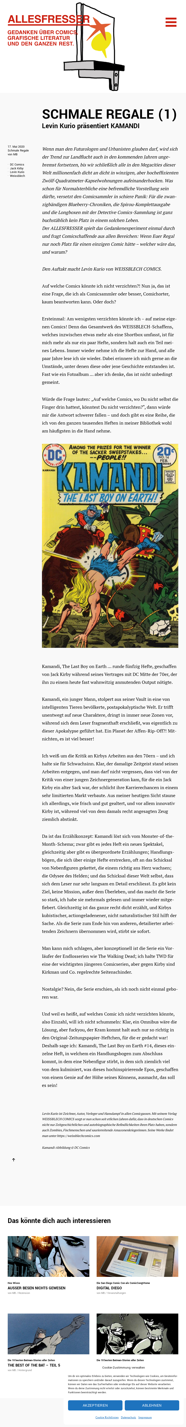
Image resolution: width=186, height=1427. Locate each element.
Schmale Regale (18, 151)
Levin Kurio (17, 172)
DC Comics (17, 165)
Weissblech (17, 176)
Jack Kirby (16, 169)
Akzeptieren (95, 1405)
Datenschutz (128, 1417)
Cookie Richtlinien (107, 1417)
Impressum (145, 1417)
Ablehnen (152, 1405)
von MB (12, 154)
